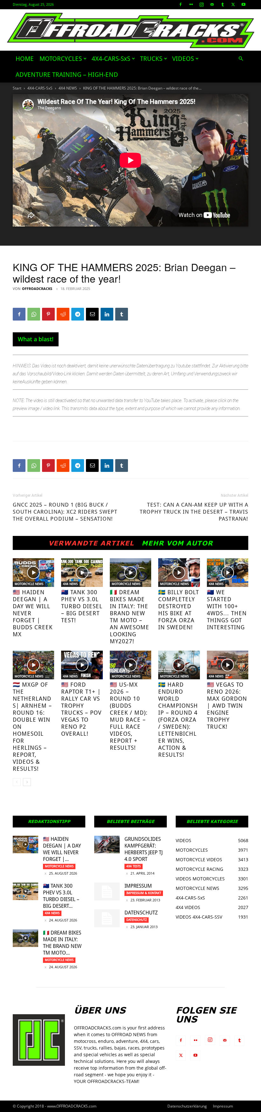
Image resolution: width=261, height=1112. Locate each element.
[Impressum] (107, 891)
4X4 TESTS (133, 866)
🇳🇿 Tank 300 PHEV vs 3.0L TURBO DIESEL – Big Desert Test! (81, 606)
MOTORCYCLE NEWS (29, 584)
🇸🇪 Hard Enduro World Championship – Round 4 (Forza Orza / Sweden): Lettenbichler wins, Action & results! (178, 719)
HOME (25, 58)
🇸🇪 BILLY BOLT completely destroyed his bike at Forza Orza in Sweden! (178, 610)
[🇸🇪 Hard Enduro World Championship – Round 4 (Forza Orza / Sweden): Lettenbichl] (179, 665)
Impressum (138, 886)
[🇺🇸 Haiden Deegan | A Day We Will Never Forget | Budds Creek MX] (33, 572)
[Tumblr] (222, 4)
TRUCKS (151, 58)
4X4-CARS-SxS (111, 58)
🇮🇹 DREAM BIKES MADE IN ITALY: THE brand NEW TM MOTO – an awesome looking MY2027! (129, 617)
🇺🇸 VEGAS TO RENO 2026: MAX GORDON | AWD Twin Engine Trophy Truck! (227, 705)
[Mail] (212, 4)
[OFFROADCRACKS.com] (130, 30)
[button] (240, 59)
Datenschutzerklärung (187, 1106)
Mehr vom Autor (177, 543)
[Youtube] (243, 4)
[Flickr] (191, 4)
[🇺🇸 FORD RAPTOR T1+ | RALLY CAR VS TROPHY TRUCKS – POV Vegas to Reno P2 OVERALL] (81, 665)
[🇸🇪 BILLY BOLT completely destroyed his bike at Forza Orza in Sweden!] (179, 572)
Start (17, 88)
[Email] (92, 314)
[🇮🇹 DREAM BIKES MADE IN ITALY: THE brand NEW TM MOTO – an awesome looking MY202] (130, 572)
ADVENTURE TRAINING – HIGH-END (67, 74)
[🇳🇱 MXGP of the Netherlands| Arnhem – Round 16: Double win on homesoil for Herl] (33, 665)
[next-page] (27, 782)
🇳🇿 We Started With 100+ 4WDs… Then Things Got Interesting (227, 610)
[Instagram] (201, 4)
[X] (233, 4)
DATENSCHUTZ (141, 913)
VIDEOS (183, 58)
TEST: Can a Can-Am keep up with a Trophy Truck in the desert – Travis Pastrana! (194, 512)
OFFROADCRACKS (37, 288)
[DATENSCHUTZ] (107, 918)
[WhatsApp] (33, 314)
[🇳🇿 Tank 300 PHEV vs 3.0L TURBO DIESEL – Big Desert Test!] (81, 572)
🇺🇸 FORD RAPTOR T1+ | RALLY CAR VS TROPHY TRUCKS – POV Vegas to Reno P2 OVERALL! (81, 709)
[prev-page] (17, 782)
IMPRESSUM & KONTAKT (143, 893)
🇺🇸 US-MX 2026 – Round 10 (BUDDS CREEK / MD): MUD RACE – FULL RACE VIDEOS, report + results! (129, 716)
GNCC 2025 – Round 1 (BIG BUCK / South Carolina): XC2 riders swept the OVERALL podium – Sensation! (65, 512)
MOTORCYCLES (60, 58)
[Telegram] (77, 314)
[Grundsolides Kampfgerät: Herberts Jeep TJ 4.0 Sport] (107, 844)
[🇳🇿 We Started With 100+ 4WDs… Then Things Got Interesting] (227, 572)
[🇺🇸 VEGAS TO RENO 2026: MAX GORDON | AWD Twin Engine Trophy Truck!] (227, 665)
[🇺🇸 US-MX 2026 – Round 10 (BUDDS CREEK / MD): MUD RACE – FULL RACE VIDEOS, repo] (130, 665)
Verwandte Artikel (91, 543)
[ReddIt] (63, 314)
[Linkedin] (107, 314)
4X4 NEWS (68, 88)
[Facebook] (180, 4)
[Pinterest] (48, 314)
